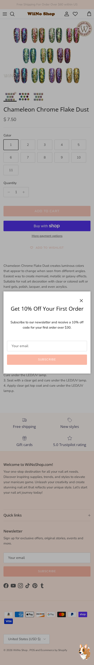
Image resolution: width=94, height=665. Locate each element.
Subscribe (47, 360)
